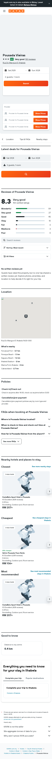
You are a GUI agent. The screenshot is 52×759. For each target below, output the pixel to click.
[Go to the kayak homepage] (16, 11)
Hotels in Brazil (14, 751)
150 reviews (30, 59)
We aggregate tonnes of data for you (20, 731)
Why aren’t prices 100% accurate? (19, 735)
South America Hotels (34, 749)
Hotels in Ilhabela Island (12, 753)
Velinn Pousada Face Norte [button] (13, 553)
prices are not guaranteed (12, 719)
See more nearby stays (41, 466)
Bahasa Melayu (30, 5)
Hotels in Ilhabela (13, 693)
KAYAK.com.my (12, 749)
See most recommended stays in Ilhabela (41, 572)
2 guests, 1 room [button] (12, 77)
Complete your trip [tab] (13, 678)
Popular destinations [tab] (35, 678)
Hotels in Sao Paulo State (31, 751)
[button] (49, 3)
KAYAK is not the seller (13, 726)
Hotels (22, 749)
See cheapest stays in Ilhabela (42, 519)
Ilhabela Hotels (28, 753)
